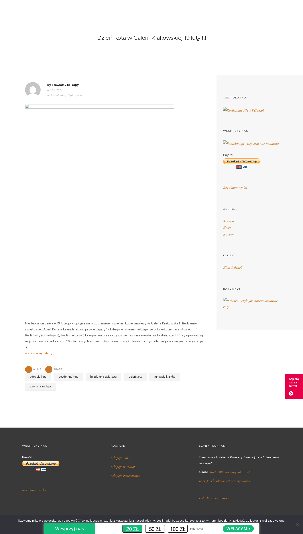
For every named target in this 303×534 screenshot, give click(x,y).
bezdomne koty (68, 377)
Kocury (228, 234)
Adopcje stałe (120, 457)
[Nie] (297, 524)
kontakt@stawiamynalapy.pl (230, 471)
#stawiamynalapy (38, 353)
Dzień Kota (135, 377)
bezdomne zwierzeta (103, 377)
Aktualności (58, 95)
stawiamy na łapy (40, 386)
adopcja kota (38, 377)
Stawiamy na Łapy (65, 85)
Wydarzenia (74, 95)
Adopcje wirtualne (123, 466)
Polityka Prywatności (214, 497)
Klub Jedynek (232, 267)
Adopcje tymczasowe (125, 475)
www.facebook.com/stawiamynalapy (224, 480)
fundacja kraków (164, 377)
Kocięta (228, 220)
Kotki (227, 227)
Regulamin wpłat (235, 187)
